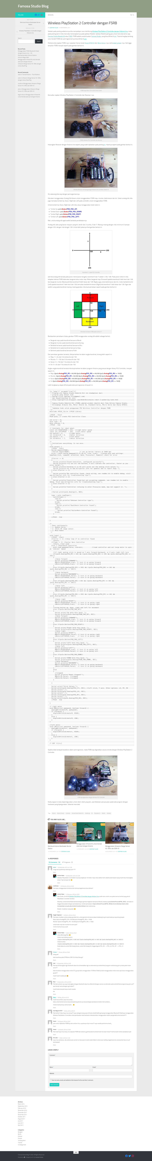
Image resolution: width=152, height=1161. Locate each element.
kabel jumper (117, 43)
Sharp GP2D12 (89, 43)
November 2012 (22, 1110)
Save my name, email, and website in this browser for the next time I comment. (72, 1080)
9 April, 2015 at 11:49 (65, 1037)
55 (132, 824)
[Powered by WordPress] (24, 1157)
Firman (55, 952)
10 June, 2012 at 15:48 (64, 952)
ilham (54, 997)
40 (75, 824)
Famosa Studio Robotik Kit (56, 36)
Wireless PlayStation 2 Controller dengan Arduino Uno (110, 31)
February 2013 (22, 1108)
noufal (19, 83)
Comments (55, 862)
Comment (53, 1055)
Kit (92, 813)
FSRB (70, 36)
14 (133, 15)
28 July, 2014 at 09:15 (69, 1010)
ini (104, 145)
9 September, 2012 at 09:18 (64, 982)
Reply (54, 872)
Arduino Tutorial (60, 813)
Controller (68, 813)
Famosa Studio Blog (33, 6)
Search (20, 38)
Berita (19, 1134)
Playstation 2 (97, 813)
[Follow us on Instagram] (41, 15)
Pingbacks (68, 862)
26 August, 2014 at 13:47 (64, 1021)
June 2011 (20, 1123)
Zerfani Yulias (54, 27)
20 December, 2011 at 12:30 (73, 875)
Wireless (109, 813)
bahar (54, 867)
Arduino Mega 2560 (23, 57)
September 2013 (22, 1106)
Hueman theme (39, 1157)
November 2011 (22, 1114)
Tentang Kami (22, 1140)
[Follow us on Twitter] (39, 15)
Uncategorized (22, 1145)
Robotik (103, 813)
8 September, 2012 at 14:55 (64, 963)
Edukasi (20, 1136)
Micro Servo (101, 43)
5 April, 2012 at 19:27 (71, 933)
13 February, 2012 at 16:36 (67, 886)
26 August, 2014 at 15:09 (64, 1029)
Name (52, 1067)
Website (52, 1073)
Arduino (54, 813)
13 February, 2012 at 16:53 (72, 894)
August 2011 (21, 1119)
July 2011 (20, 1121)
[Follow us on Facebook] (36, 15)
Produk (20, 1138)
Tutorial (20, 1142)
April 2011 (20, 1125)
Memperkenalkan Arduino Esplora (27, 55)
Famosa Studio (96, 36)
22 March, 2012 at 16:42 (70, 915)
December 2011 (22, 1112)
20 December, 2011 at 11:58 (65, 867)
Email (94, 1067)
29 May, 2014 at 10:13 (63, 997)
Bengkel (51, 15)
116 (104, 824)
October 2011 (21, 1117)
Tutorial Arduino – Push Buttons (31, 74)
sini (115, 36)
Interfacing (87, 813)
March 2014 (21, 1104)
